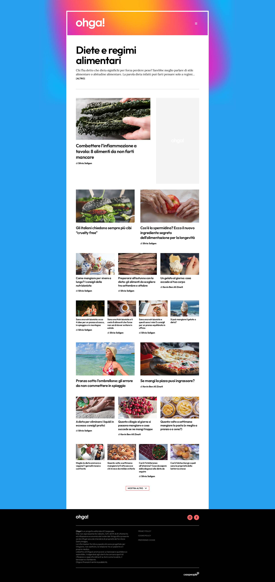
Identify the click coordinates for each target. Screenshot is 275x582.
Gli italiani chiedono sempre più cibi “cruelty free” (103, 230)
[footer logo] (103, 517)
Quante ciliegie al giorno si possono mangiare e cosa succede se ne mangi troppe (135, 425)
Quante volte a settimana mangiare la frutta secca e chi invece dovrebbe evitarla (121, 465)
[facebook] (196, 517)
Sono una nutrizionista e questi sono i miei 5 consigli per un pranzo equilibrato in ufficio (152, 323)
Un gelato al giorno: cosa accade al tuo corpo (175, 280)
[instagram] (189, 517)
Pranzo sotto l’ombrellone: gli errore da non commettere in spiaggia (104, 383)
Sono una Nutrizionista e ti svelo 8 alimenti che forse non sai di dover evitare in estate (120, 323)
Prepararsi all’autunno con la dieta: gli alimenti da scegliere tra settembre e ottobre (136, 281)
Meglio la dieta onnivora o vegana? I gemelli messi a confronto (88, 465)
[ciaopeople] (191, 574)
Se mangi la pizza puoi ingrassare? (167, 380)
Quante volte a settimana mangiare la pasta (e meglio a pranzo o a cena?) (178, 425)
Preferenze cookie (146, 540)
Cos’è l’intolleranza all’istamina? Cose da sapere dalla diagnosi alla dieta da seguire (153, 467)
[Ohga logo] (90, 23)
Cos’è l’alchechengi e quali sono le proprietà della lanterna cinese (183, 465)
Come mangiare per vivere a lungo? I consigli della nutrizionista (93, 281)
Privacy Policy (144, 531)
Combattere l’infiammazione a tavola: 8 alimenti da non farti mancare (106, 151)
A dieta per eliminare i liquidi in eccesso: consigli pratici (95, 423)
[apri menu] (196, 23)
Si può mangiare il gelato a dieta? (183, 321)
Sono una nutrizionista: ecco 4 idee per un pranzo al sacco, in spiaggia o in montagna (90, 322)
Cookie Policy (144, 535)
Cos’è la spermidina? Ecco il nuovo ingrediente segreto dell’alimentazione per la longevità (167, 232)
